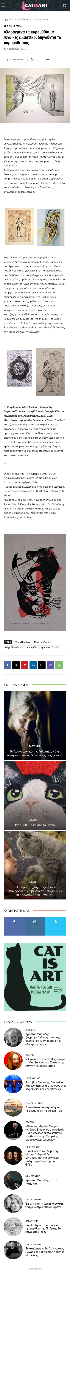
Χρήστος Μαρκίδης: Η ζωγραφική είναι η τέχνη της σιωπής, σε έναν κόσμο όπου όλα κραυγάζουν (43, 1039)
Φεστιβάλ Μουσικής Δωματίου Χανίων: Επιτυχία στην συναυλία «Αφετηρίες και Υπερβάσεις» (45, 1086)
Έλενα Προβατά (22, 642)
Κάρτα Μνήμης (33, 1199)
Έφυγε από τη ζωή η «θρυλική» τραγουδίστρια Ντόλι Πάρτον (44, 1205)
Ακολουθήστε (35, 918)
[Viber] (50, 665)
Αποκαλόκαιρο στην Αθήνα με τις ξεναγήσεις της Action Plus (44, 1109)
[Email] (42, 665)
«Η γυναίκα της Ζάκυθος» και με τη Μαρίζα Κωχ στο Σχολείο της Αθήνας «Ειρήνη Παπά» (45, 1062)
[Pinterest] (24, 665)
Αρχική (7, 19)
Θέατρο (29, 1055)
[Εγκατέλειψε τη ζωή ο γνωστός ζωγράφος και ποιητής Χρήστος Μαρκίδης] (13, 1250)
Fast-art (34, 746)
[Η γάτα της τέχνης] (35, 5)
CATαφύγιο (34, 820)
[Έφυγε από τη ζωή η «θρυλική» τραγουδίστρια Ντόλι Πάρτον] (13, 1203)
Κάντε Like (14, 918)
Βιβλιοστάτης (32, 1176)
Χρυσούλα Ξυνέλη (50, 647)
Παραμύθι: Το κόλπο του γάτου (35, 825)
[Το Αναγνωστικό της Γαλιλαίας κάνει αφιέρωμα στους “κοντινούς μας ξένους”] (35, 725)
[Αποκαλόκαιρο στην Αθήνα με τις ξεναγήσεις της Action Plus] (13, 1107)
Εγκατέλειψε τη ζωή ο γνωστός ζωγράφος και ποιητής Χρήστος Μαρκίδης (44, 1252)
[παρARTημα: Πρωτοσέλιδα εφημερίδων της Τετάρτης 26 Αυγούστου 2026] (13, 1226)
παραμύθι (32, 647)
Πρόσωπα (30, 1030)
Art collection (42, 19)
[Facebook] (7, 665)
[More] (48, 59)
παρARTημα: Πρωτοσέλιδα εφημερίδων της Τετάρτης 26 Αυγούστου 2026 (43, 1228)
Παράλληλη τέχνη (23, 19)
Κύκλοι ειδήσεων (34, 1103)
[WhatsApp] (59, 665)
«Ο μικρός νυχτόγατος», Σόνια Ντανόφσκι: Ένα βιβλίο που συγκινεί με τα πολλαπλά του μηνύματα (35, 891)
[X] (16, 665)
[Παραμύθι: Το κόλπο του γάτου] (35, 795)
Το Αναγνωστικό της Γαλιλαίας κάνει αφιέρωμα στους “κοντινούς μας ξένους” (35, 753)
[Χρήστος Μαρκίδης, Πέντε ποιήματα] (13, 1180)
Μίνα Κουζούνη (42, 642)
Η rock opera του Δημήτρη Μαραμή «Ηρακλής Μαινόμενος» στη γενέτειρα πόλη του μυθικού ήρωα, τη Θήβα (42, 1157)
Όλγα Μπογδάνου (14, 647)
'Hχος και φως (32, 1078)
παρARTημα (31, 1221)
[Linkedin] (33, 665)
